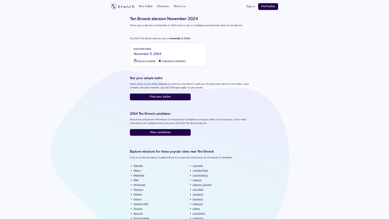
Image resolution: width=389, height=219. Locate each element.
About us (180, 6)
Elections (163, 6)
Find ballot (268, 6)
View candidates (160, 132)
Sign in (250, 6)
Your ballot (145, 6)
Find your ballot (160, 96)
